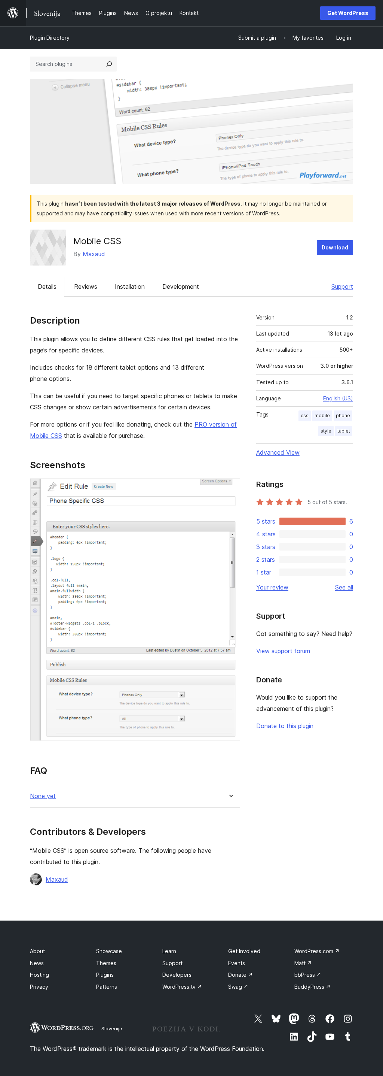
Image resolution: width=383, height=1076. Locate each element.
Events (236, 963)
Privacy (39, 986)
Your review (272, 587)
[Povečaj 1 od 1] (230, 488)
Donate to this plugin (284, 726)
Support (342, 286)
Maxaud (94, 254)
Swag (238, 986)
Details (47, 286)
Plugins (105, 975)
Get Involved (244, 951)
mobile (322, 415)
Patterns (106, 986)
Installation (130, 286)
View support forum (283, 651)
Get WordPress (347, 13)
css (305, 415)
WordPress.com (317, 951)
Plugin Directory (50, 37)
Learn (169, 951)
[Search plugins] (109, 64)
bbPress (307, 975)
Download (335, 247)
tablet (343, 431)
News (37, 963)
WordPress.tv (182, 986)
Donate (240, 975)
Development (180, 286)
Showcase (109, 951)
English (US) (338, 398)
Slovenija (111, 1028)
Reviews (85, 286)
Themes (106, 963)
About (37, 951)
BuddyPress (312, 986)
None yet (43, 796)
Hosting (39, 975)
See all (344, 587)
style (326, 431)
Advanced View (278, 452)
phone (343, 415)
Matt (303, 963)
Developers (177, 975)
